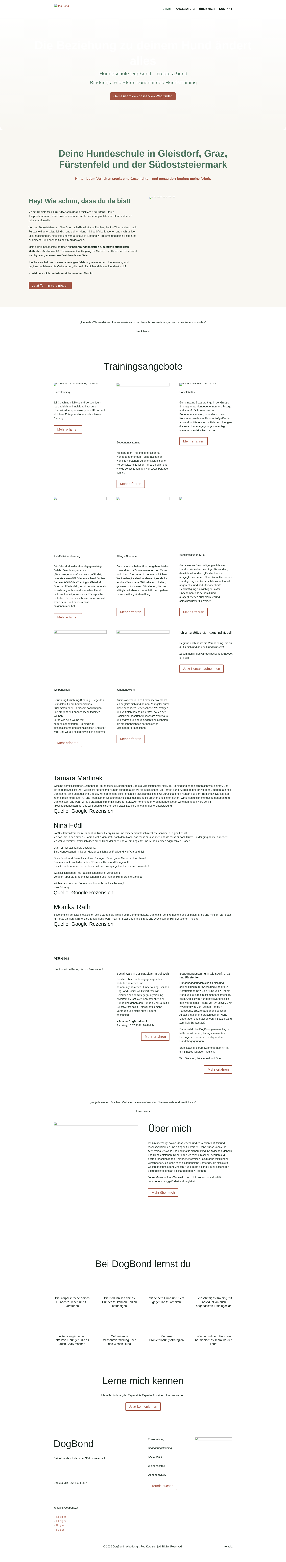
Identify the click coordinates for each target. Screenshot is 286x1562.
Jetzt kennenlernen (143, 1406)
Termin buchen (162, 1486)
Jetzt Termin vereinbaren (50, 285)
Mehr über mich (163, 1192)
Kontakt (225, 9)
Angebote (183, 9)
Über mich (207, 9)
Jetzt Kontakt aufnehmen (201, 668)
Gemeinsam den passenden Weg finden (142, 96)
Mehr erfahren (67, 429)
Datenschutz (76, 1546)
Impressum (60, 1546)
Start (167, 9)
